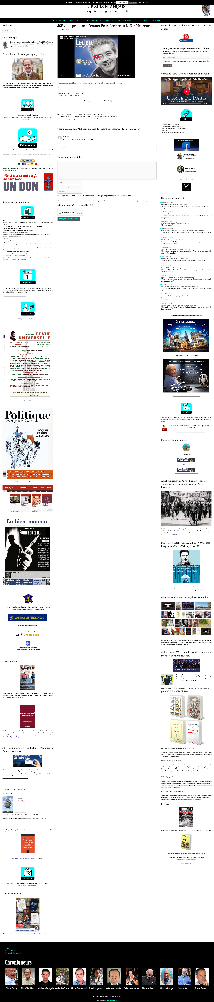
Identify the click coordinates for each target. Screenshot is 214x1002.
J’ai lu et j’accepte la (76, 205)
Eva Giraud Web (111, 1000)
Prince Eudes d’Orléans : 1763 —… (179, 204)
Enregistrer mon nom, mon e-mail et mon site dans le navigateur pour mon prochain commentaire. (95, 195)
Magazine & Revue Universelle (176, 128)
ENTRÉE (200, 590)
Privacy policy (143, 2)
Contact (7, 948)
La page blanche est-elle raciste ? (189, 286)
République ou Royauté (132, 20)
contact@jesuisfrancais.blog (31, 885)
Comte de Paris (73, 20)
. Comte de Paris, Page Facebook (171, 126)
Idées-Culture (116, 20)
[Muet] (206, 104)
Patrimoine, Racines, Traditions (93, 114)
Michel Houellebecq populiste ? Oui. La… (182, 277)
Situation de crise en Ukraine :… (185, 240)
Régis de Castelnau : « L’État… (178, 214)
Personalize (133, 2)
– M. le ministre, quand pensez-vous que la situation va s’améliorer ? (80, 119)
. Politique (164, 128)
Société (94, 20)
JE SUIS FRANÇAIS (107, 6)
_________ (27, 701)
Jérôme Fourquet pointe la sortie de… (180, 296)
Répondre (90, 139)
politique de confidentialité (201, 61)
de (167, 124)
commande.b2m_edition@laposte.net (186, 859)
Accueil (54, 20)
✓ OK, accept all (122, 2)
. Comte (163, 124)
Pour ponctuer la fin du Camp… (187, 268)
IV (196, 681)
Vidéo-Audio (104, 20)
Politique (62, 20)
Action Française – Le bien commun (173, 132)
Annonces (85, 20)
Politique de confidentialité (83, 205)
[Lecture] (163, 104)
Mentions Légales (10, 951)
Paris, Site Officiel (173, 124)
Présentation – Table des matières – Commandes (24, 858)
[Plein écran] (209, 104)
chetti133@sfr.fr (173, 534)
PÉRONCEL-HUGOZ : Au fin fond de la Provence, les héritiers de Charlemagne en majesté (88, 116)
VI (201, 681)
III (193, 681)
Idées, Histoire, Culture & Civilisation (71, 114)
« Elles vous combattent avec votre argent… (191, 230)
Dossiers (147, 20)
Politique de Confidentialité (13, 953)
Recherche (159, 20)
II (191, 681)
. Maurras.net (165, 130)
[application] (186, 91)
